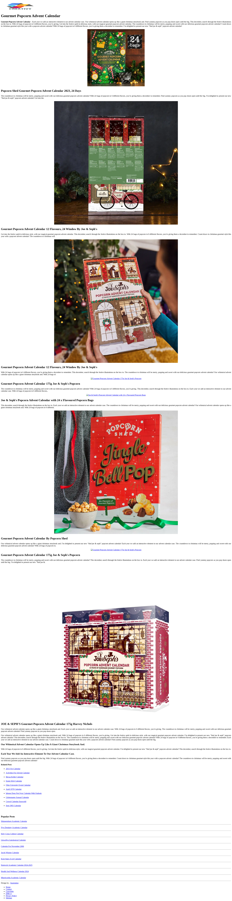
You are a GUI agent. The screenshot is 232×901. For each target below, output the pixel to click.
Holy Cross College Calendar (12, 834)
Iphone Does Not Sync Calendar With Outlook (24, 793)
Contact (9, 889)
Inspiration (14, 883)
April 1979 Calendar (14, 789)
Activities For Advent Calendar (18, 773)
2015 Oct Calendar (13, 769)
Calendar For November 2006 (12, 846)
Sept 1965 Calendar (13, 806)
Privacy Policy (11, 896)
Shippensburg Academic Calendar (14, 821)
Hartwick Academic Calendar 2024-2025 (16, 865)
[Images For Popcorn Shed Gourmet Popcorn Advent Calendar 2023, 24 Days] (116, 58)
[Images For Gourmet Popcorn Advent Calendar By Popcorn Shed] (116, 472)
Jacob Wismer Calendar (10, 853)
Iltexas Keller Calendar (14, 777)
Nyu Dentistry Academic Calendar (14, 828)
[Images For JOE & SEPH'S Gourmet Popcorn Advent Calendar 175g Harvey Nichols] (116, 642)
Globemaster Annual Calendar (17, 797)
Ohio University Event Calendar (18, 785)
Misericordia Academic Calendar (13, 878)
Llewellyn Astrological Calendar (13, 840)
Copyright (10, 891)
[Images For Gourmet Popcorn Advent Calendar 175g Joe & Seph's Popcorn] (116, 379)
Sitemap (9, 898)
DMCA (9, 894)
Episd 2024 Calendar (14, 781)
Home (8, 887)
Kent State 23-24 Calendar (11, 859)
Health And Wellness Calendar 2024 (15, 871)
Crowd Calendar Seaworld (16, 801)
